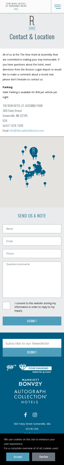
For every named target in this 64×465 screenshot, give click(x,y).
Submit (32, 321)
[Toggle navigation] (57, 6)
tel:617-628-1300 (13, 125)
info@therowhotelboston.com (26, 130)
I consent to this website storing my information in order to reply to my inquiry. (35, 306)
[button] (42, 174)
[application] (32, 449)
